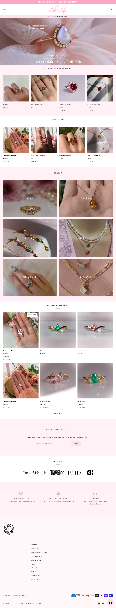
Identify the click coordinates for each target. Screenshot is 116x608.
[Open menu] (6, 9)
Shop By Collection (58, 55)
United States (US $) (13, 595)
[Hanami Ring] (58, 380)
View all (58, 413)
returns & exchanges (37, 568)
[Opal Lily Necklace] (100, 140)
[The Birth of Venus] (16, 140)
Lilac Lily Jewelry (13, 603)
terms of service (36, 579)
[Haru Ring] (95, 380)
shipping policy (36, 560)
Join (76, 443)
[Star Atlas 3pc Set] (72, 140)
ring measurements (37, 556)
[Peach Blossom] (95, 330)
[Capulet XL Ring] (72, 88)
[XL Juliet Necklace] (100, 88)
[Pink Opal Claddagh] (44, 140)
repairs (33, 564)
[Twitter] (103, 603)
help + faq (34, 548)
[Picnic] (58, 330)
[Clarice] (16, 88)
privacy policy (35, 575)
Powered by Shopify (34, 603)
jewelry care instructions (39, 552)
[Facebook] (99, 603)
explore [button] (35, 545)
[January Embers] (44, 88)
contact (33, 572)
